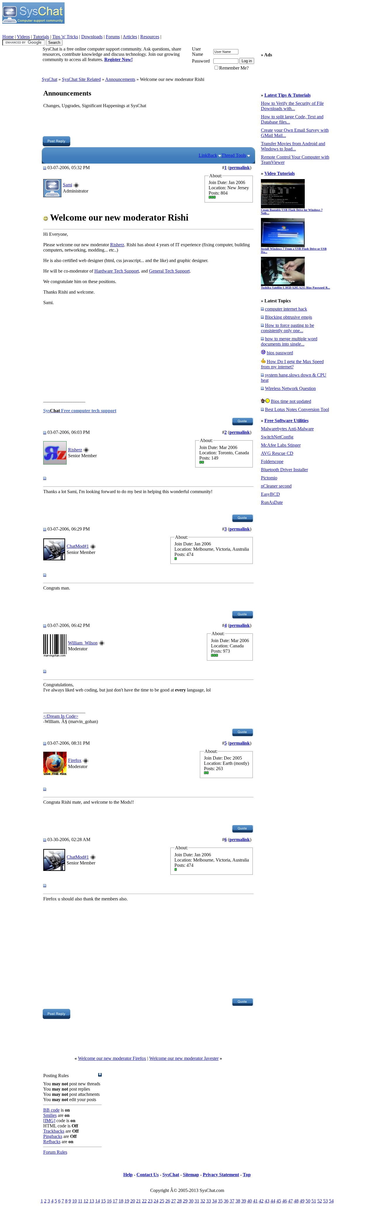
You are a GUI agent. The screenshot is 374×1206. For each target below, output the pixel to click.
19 (126, 1200)
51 (313, 1200)
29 (185, 1200)
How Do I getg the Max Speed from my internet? (292, 364)
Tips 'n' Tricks (65, 36)
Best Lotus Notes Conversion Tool (297, 409)
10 (74, 1200)
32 (202, 1200)
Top (247, 1174)
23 (150, 1200)
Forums (113, 36)
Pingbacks (52, 1136)
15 (103, 1200)
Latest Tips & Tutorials (287, 95)
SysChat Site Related (81, 79)
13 (91, 1200)
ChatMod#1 (78, 546)
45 (278, 1200)
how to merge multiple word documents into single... (289, 341)
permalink (239, 167)
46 (284, 1200)
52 (319, 1200)
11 (80, 1200)
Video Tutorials (279, 173)
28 (179, 1200)
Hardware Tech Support (116, 270)
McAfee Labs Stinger (281, 445)
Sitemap (191, 1174)
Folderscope (272, 461)
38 (238, 1200)
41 (255, 1200)
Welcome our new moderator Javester (184, 1058)
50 (308, 1200)
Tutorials (41, 36)
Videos (23, 36)
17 (115, 1200)
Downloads (92, 36)
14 (97, 1200)
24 (156, 1200)
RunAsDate (272, 502)
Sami (67, 184)
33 (208, 1200)
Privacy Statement (221, 1174)
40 (249, 1200)
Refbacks (51, 1141)
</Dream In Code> (60, 716)
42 (261, 1200)
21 (138, 1200)
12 (86, 1200)
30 (191, 1200)
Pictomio (269, 477)
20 (132, 1200)
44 (273, 1200)
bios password (280, 352)
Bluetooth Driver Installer (284, 469)
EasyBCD (270, 494)
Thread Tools (233, 155)
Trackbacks (53, 1131)
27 (173, 1200)
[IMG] (49, 1120)
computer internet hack (286, 308)
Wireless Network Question (290, 388)
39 (243, 1200)
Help (128, 1174)
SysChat (49, 79)
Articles (130, 36)
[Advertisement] (148, 123)
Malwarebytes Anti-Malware (287, 428)
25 (162, 1200)
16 (109, 1200)
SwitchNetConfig (277, 436)
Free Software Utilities (286, 420)
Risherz (117, 244)
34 (214, 1200)
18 (121, 1200)
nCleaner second (276, 486)
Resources (149, 36)
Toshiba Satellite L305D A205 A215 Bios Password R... (295, 287)
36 (226, 1200)
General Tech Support (169, 270)
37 (232, 1200)
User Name (197, 51)
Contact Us (147, 1174)
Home (8, 36)
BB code (51, 1110)
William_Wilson (83, 642)
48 (296, 1200)
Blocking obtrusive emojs (288, 317)
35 (220, 1200)
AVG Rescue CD (277, 453)
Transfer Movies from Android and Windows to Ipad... (293, 146)
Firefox (75, 760)
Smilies (50, 1115)
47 (290, 1200)
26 (167, 1200)
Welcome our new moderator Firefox (112, 1058)
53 (325, 1200)
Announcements (120, 79)
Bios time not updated (291, 401)
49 (302, 1200)
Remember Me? (234, 67)
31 (197, 1200)
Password (201, 60)
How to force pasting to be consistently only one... (287, 328)
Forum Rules (55, 1152)
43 (267, 1200)
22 (144, 1200)
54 (331, 1200)
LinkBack (208, 155)
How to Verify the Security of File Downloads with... (292, 106)
